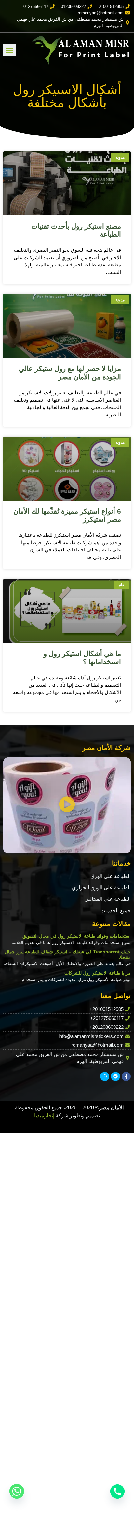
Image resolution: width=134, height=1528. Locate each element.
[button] (9, 50)
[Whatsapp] (104, 1076)
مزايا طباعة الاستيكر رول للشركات (97, 973)
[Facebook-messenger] (115, 1076)
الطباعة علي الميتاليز (108, 899)
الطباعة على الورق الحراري (101, 887)
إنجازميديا (44, 1115)
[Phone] (117, 1491)
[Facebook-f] (126, 1076)
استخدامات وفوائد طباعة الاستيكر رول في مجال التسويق (76, 936)
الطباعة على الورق (110, 876)
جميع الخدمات (115, 910)
